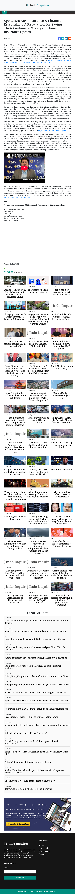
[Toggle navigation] (4, 12)
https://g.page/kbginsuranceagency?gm (18, 197)
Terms (41, 845)
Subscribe (20, 878)
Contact (42, 854)
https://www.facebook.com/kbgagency (52, 131)
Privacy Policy (44, 848)
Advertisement (44, 851)
